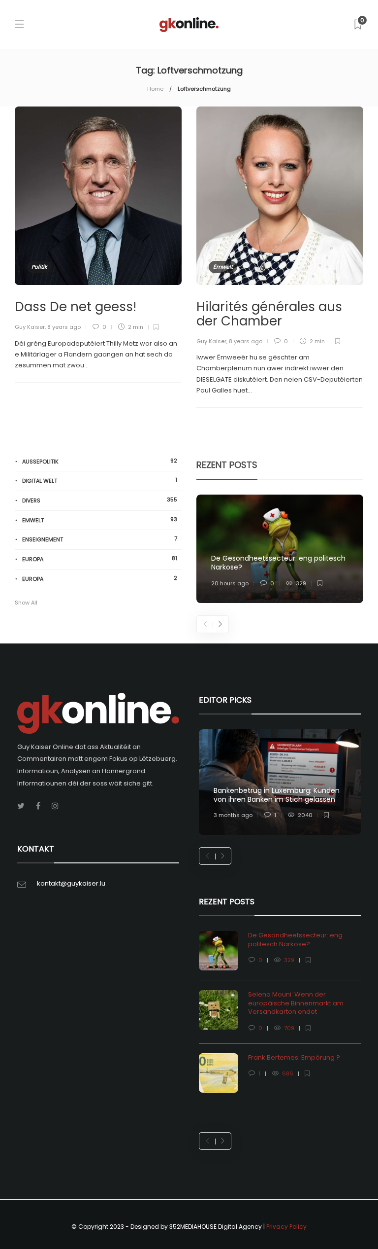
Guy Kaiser (30, 327)
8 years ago (64, 327)
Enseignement (99, 539)
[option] (279, 549)
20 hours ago (230, 583)
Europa (99, 559)
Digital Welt (99, 480)
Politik (39, 267)
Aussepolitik (99, 461)
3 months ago (233, 815)
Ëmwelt (223, 267)
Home (155, 89)
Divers (99, 500)
